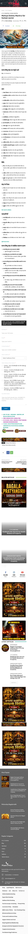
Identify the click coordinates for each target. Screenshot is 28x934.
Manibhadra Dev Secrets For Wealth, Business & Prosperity (14, 532)
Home (3, 10)
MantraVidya (8, 20)
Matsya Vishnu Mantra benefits (8, 445)
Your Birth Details (6, 393)
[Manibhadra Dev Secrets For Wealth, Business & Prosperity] (14, 521)
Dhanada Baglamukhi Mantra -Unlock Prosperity (18, 828)
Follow (14, 571)
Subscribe (22, 571)
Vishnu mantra (14, 13)
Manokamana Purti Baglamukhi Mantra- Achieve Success (18, 822)
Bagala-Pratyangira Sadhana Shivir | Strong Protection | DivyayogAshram (14, 504)
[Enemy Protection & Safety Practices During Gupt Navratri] (5, 810)
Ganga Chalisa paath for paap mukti (7, 462)
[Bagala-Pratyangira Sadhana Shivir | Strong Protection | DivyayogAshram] (14, 493)
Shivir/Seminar (13, 500)
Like (6, 571)
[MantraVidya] (3, 21)
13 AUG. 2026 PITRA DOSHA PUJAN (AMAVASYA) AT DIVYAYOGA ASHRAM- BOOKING (13, 425)
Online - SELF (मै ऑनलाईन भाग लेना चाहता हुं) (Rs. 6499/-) (15, 366)
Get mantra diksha (6, 209)
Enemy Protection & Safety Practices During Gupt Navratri (18, 810)
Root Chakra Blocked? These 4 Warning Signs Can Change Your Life (18, 677)
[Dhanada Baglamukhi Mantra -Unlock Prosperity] (5, 828)
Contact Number (6, 346)
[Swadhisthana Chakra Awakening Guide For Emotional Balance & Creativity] (14, 549)
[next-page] (5, 566)
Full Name (4, 329)
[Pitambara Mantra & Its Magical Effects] (5, 816)
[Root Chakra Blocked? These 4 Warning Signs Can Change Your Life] (5, 676)
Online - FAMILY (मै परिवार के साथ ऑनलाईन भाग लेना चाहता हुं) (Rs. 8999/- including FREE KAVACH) (15, 376)
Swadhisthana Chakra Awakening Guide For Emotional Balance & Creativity (14, 559)
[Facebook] (8, 452)
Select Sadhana (6, 354)
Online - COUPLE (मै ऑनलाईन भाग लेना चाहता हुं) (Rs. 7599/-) (14, 371)
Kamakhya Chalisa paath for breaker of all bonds (21, 463)
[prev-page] (3, 566)
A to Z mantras (8, 10)
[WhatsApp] (11, 452)
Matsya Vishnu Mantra (11, 442)
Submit (6, 408)
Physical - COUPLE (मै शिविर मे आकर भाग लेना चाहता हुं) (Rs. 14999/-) (14, 389)
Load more (13, 682)
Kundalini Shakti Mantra (14, 555)
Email (3, 338)
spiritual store (5, 241)
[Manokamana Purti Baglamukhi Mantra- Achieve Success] (5, 822)
